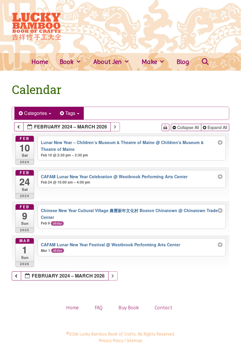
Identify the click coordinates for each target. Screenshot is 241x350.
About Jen (107, 61)
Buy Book (128, 308)
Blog (183, 61)
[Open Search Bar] (205, 62)
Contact (163, 308)
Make (149, 61)
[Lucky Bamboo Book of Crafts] (36, 26)
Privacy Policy (111, 340)
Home (39, 61)
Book (66, 61)
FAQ (99, 308)
